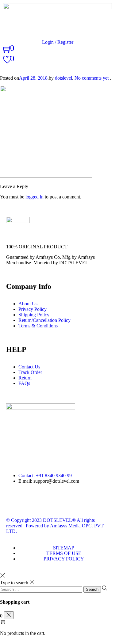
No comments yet (92, 78)
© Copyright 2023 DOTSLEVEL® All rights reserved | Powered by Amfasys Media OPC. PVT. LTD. (55, 526)
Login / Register (57, 42)
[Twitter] (30, 502)
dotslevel (63, 78)
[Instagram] (47, 502)
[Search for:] (41, 589)
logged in (34, 196)
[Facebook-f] (13, 502)
